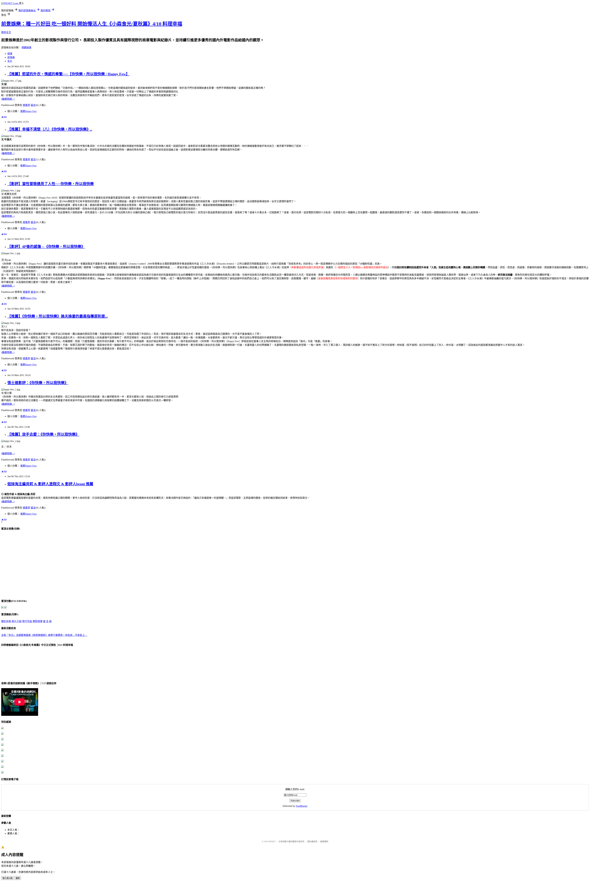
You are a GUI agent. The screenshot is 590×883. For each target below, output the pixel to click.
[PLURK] (5, 607)
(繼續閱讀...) (7, 99)
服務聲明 (324, 841)
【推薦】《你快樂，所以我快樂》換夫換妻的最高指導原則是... (57, 316)
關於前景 (6, 621)
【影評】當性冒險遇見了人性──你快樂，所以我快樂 (50, 184)
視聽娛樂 (26, 47)
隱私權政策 (312, 841)
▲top (4, 116)
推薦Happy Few (28, 111)
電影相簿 (37, 621)
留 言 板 (47, 621)
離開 (18, 878)
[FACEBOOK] (2, 607)
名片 (9, 61)
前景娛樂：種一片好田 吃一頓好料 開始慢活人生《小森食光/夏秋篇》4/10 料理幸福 (91, 24)
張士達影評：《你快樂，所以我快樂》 (37, 383)
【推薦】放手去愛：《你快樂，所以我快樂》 (43, 434)
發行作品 (27, 621)
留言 (33, 105)
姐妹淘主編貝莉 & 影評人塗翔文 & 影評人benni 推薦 (50, 484)
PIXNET (272, 841)
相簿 (9, 53)
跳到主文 (6, 32)
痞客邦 (26, 105)
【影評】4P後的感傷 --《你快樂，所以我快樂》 (46, 247)
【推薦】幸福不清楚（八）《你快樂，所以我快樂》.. (49, 129)
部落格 (11, 57)
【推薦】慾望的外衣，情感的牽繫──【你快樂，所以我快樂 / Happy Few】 (68, 74)
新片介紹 (17, 621)
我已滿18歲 (7, 878)
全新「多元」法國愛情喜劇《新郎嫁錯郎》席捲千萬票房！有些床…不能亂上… (44, 635)
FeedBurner (301, 806)
